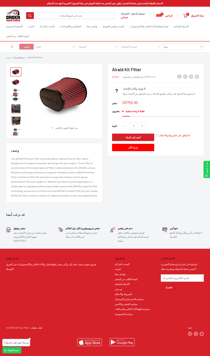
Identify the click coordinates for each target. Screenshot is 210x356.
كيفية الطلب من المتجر (17, 36)
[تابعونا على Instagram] (190, 333)
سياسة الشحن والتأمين (126, 304)
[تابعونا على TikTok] (196, 333)
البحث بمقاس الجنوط (113, 26)
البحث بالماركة (47, 26)
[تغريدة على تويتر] (191, 76)
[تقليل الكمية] (125, 126)
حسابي (124, 17)
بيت (8, 57)
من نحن (118, 289)
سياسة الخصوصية (124, 314)
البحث (31, 26)
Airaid (115, 76)
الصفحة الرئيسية (14, 26)
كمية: (115, 125)
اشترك (168, 287)
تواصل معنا (91, 26)
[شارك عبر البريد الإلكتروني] (197, 76)
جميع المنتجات (19, 57)
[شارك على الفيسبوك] (179, 76)
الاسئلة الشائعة (181, 26)
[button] (164, 15)
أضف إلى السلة (133, 137)
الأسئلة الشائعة (122, 283)
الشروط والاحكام (123, 294)
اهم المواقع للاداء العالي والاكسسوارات (149, 26)
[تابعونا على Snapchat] (202, 333)
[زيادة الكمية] (142, 126)
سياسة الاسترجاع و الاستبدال (129, 299)
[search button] (30, 15)
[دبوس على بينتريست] (185, 76)
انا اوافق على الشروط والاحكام (174, 135)
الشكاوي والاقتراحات (70, 26)
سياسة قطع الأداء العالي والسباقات (132, 308)
